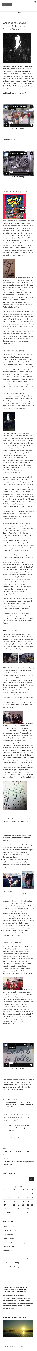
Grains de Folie (25, 1102)
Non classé (7, 1251)
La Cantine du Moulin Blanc (12, 1243)
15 (28, 1201)
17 (5, 1205)
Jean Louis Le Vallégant (15, 1104)
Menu (19, 13)
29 (28, 1209)
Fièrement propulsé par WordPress (14, 1346)
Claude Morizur (21, 20)
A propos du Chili (9, 1227)
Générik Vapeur (12, 1102)
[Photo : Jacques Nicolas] (9, 431)
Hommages (7, 1239)
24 (5, 1209)
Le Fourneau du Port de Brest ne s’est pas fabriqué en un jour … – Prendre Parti (21, 1128)
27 (19, 1209)
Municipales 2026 (9, 1247)
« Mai (9, 1212)
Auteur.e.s (6, 1235)
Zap (12, 1106)
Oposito (29, 1104)
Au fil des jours (12, 1100)
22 (28, 1205)
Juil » (28, 1212)
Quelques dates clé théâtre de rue (15, 1259)
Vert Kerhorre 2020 (10, 1263)
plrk (8, 1106)
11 (9, 1201)
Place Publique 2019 (10, 1255)
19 (14, 1205)
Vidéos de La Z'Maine (10, 1267)
